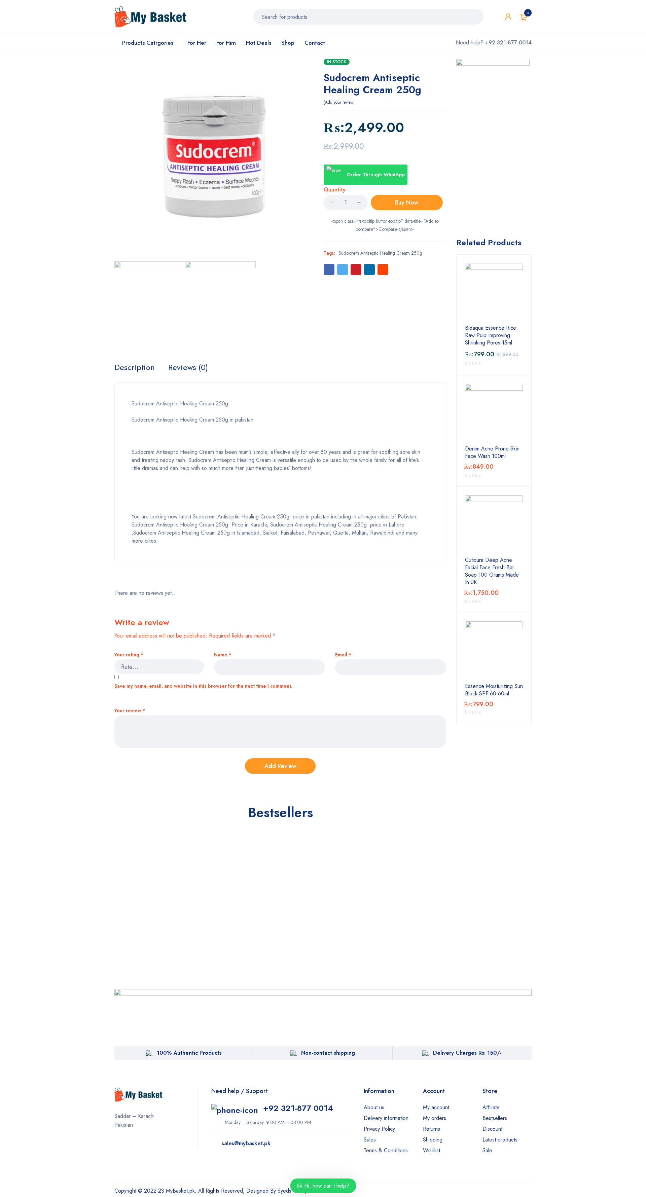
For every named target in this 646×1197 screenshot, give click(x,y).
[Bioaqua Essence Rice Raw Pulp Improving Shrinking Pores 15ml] (494, 292)
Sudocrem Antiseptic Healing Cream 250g (380, 253)
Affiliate (491, 1107)
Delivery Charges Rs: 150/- (467, 1053)
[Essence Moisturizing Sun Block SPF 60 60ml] (494, 650)
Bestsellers (494, 1118)
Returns (431, 1129)
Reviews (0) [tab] (188, 367)
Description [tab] (134, 367)
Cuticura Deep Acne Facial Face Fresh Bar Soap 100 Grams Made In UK (492, 571)
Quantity (335, 189)
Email (343, 655)
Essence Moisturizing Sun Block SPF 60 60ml (494, 690)
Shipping (432, 1140)
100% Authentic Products (189, 1053)
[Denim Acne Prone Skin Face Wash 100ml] (494, 413)
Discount (492, 1129)
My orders (434, 1118)
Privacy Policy (379, 1129)
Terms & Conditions (386, 1150)
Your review (129, 711)
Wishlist (431, 1150)
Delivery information (386, 1118)
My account (436, 1107)
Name (222, 655)
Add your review (339, 102)
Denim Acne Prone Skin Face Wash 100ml (492, 452)
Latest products (499, 1140)
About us (374, 1107)
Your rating (128, 655)
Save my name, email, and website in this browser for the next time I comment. (203, 686)
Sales (370, 1140)
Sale (487, 1150)
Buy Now (407, 202)
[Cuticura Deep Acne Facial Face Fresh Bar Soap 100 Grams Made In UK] (494, 524)
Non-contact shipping (328, 1053)
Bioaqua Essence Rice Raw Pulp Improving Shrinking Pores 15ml (490, 335)
